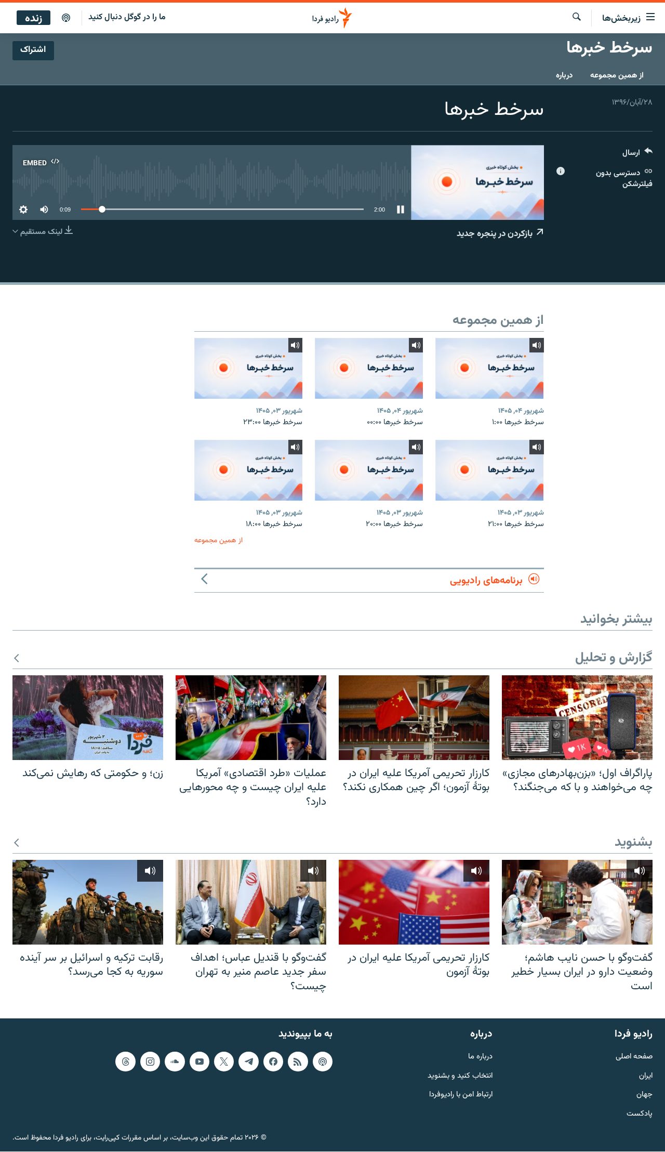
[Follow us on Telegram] (248, 1061)
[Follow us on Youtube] (199, 1061)
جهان (644, 1095)
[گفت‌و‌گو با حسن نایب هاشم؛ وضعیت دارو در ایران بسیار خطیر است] (577, 902)
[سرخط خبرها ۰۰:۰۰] (369, 368)
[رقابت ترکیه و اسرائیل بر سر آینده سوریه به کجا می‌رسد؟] (87, 902)
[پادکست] (66, 18)
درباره (564, 76)
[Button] (637, 155)
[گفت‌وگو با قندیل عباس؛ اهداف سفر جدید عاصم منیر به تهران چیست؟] (251, 902)
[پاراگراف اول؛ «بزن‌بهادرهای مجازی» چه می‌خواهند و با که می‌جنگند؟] (577, 717)
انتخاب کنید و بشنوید (460, 1076)
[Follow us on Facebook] (273, 1061)
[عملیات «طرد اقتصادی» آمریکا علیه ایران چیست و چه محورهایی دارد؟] (251, 717)
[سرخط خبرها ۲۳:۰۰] (248, 368)
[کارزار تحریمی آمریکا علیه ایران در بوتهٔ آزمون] (414, 902)
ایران (646, 1076)
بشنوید (634, 843)
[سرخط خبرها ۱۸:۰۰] (248, 470)
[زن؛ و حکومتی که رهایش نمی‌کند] (87, 717)
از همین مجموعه (617, 76)
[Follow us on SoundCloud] (174, 1061)
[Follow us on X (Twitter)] (224, 1061)
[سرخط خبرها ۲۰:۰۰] (369, 470)
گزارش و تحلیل (614, 658)
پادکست (640, 1114)
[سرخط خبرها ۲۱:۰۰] (489, 470)
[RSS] (298, 1061)
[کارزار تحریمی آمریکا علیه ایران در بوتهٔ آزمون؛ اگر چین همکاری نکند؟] (414, 717)
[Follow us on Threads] (125, 1061)
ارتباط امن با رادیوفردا (461, 1095)
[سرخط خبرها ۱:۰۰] (489, 368)
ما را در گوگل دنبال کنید (127, 17)
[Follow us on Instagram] (150, 1061)
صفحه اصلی (634, 1057)
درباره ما (480, 1057)
